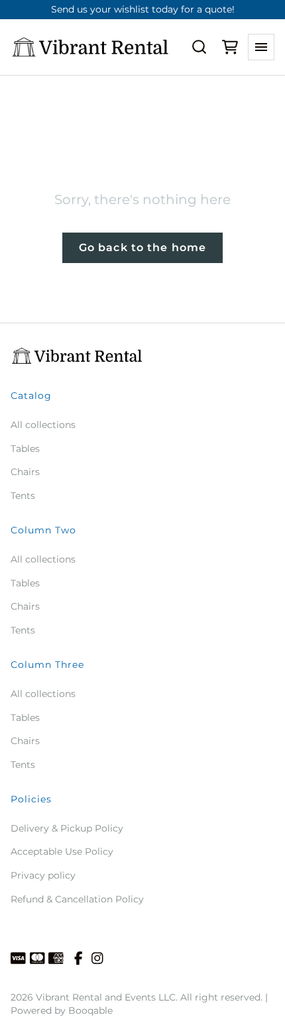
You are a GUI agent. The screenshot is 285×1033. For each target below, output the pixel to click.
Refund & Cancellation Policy (77, 899)
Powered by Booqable (62, 1010)
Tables (25, 449)
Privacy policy (43, 875)
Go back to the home (142, 247)
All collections (43, 425)
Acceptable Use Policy (62, 851)
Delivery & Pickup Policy (67, 828)
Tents (23, 496)
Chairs (25, 472)
